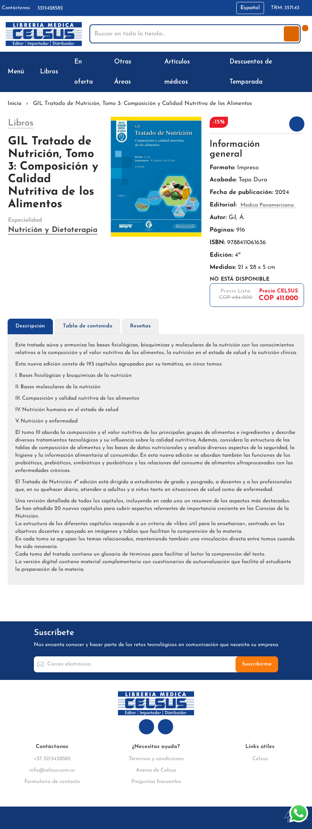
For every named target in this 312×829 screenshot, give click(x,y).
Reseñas (140, 326)
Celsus (260, 759)
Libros (20, 123)
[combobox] (187, 34)
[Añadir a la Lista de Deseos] (296, 124)
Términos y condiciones (156, 759)
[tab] (30, 326)
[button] (250, 8)
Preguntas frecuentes (156, 782)
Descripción (30, 326)
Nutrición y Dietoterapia (52, 230)
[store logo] (44, 34)
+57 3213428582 (52, 759)
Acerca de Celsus (156, 770)
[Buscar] (291, 33)
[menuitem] (17, 72)
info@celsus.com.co (52, 770)
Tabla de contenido (87, 326)
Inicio (14, 103)
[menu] (156, 72)
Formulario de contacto (52, 782)
